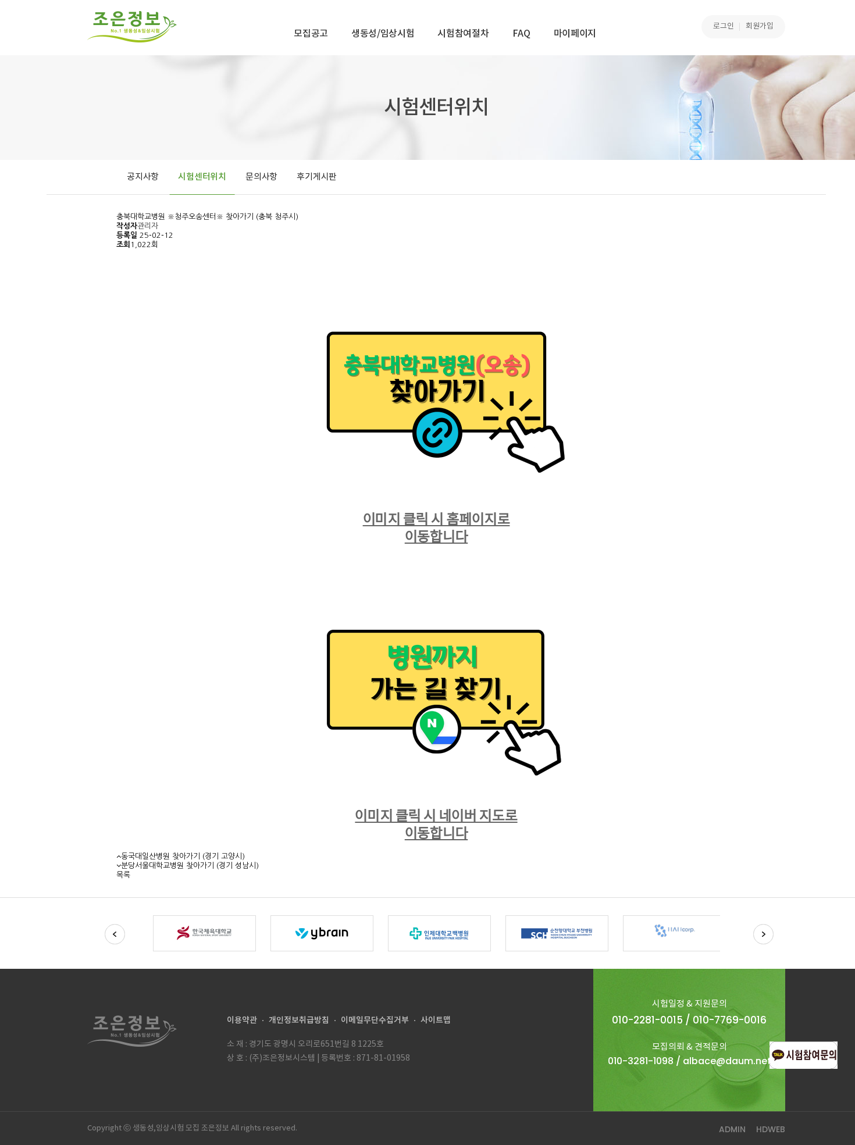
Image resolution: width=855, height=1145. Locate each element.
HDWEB (770, 1129)
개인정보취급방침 (299, 1020)
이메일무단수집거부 (375, 1020)
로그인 (723, 26)
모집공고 (311, 33)
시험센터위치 (202, 177)
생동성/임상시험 (382, 33)
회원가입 (760, 26)
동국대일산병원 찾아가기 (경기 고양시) (183, 856)
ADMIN (732, 1129)
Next (763, 934)
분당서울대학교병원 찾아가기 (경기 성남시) (190, 865)
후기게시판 (317, 177)
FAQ (521, 33)
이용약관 (242, 1020)
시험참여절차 (463, 33)
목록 (123, 875)
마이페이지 (575, 33)
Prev (115, 934)
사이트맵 (436, 1020)
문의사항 (261, 177)
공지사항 (143, 177)
